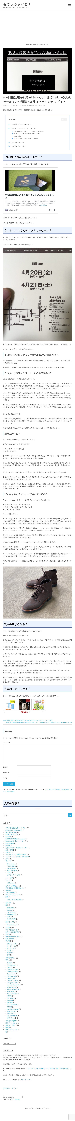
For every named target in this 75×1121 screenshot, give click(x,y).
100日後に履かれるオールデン (30, 105)
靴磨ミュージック (11, 1053)
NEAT (9, 940)
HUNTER (8, 860)
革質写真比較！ (10, 981)
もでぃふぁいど (15, 105)
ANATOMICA (11, 989)
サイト (5, 778)
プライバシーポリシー (10, 1112)
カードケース (11, 970)
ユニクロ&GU (11, 942)
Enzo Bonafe (11, 997)
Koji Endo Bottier (12, 1017)
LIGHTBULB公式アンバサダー (15, 865)
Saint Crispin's (11, 1035)
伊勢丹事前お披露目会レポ (14, 912)
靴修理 (7, 1051)
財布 (8, 978)
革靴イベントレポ (11, 1047)
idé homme (10, 906)
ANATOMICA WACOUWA (13, 854)
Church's (9, 991)
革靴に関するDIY (11, 1044)
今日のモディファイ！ (19, 146)
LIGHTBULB (10, 1022)
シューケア (9, 901)
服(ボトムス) (9, 945)
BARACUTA (10, 931)
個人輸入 (8, 914)
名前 (5, 767)
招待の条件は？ (18, 136)
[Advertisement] (37, 24)
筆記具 (7, 958)
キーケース (10, 972)
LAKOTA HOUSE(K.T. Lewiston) (15, 862)
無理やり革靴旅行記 (12, 956)
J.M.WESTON (11, 1011)
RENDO (9, 1030)
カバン (7, 882)
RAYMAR (10, 1026)
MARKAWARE (11, 938)
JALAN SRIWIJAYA (13, 1013)
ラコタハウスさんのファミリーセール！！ (25, 128)
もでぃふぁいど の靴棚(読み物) (15, 878)
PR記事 (7, 869)
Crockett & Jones (12, 993)
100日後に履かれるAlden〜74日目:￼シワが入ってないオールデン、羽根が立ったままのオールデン (38, 722)
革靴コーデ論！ (10, 1049)
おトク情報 (9, 873)
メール (6, 773)
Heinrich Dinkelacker (13, 1008)
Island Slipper (11, 892)
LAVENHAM (11, 936)
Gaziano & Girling (12, 1004)
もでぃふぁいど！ (17, 4)
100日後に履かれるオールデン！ (22, 124)
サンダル (8, 884)
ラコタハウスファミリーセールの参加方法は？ (27, 133)
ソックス (8, 903)
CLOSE (64, 119)
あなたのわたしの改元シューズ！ (16, 871)
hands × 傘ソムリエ (11, 858)
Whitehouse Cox (12, 967)
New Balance (9, 867)
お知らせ (8, 876)
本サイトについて (11, 953)
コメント (7, 742)
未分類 (7, 951)
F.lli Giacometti (12, 1000)
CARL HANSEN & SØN (14, 923)
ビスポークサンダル (13, 898)
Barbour (9, 934)
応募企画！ (9, 926)
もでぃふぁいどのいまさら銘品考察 (17, 880)
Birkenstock (11, 887)
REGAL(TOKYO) (12, 1028)
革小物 (7, 964)
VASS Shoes (11, 1041)
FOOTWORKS (11, 890)
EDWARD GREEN (12, 995)
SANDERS (10, 1037)
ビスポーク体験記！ (12, 909)
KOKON (9, 1019)
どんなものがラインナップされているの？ (26, 138)
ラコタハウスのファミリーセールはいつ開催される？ (29, 131)
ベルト (9, 974)
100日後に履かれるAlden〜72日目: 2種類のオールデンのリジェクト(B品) (28, 720)
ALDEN (40, 105)
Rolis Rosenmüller (13, 1033)
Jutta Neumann (12, 894)
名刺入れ (10, 976)
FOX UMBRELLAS (11, 856)
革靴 (44, 105)
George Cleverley (12, 1006)
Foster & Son (11, 1002)
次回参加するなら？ (18, 142)
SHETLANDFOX (12, 1039)
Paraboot (10, 1024)
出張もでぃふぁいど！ (12, 918)
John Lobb (10, 1015)
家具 (6, 920)
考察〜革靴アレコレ (12, 960)
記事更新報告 (9, 962)
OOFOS (9, 896)
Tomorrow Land (12, 948)
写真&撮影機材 (10, 916)
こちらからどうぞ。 (25, 1103)
